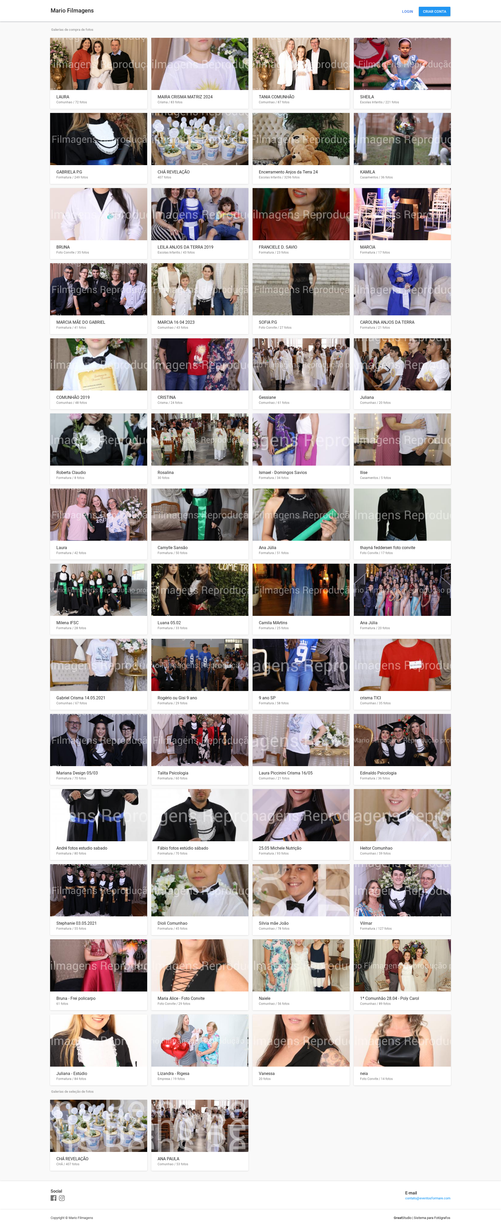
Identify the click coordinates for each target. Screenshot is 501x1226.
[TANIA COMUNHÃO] (301, 64)
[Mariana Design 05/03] (98, 740)
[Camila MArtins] (301, 590)
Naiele (264, 998)
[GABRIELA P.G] (98, 139)
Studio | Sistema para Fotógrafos (422, 1218)
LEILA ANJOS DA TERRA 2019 (185, 247)
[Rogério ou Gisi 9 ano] (199, 665)
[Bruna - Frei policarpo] (98, 965)
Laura (61, 547)
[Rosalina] (199, 439)
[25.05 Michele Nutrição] (301, 815)
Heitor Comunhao (376, 848)
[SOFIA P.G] (301, 289)
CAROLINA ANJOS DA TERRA (387, 322)
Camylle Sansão (173, 547)
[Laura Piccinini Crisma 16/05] (301, 740)
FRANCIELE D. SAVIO (278, 247)
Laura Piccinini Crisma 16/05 (286, 773)
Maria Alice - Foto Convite (181, 998)
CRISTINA (167, 397)
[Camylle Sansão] (199, 515)
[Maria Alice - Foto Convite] (199, 965)
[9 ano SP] (301, 665)
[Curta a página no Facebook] (53, 1198)
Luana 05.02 (169, 622)
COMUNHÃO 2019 (73, 397)
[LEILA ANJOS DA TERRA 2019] (199, 214)
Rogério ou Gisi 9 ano (177, 697)
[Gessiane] (301, 364)
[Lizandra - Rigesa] (199, 1040)
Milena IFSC (67, 622)
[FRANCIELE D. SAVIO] (301, 214)
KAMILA (367, 172)
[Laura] (98, 515)
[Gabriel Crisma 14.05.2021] (98, 665)
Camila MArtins (273, 622)
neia (364, 1073)
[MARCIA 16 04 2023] (199, 289)
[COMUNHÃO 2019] (98, 364)
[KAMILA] (402, 139)
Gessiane (267, 397)
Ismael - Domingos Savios (283, 472)
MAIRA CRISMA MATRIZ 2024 (185, 96)
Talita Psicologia (173, 773)
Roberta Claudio (71, 472)
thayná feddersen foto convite (387, 547)
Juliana (367, 397)
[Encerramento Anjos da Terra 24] (301, 139)
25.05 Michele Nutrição (280, 848)
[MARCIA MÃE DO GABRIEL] (98, 289)
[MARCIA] (402, 214)
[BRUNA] (98, 214)
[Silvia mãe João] (301, 890)
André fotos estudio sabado (81, 848)
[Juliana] (402, 364)
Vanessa (267, 1073)
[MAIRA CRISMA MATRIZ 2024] (199, 64)
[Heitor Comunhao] (402, 815)
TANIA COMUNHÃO (276, 96)
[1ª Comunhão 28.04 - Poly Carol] (402, 965)
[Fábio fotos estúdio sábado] (199, 815)
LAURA (62, 96)
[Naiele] (301, 965)
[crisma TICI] (402, 665)
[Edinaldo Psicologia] (402, 740)
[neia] (402, 1040)
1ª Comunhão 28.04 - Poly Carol (389, 998)
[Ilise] (402, 439)
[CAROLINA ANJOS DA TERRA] (402, 289)
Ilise (363, 472)
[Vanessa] (301, 1040)
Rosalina (166, 472)
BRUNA (63, 247)
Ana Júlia (267, 547)
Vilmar (366, 923)
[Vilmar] (402, 890)
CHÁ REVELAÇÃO (174, 172)
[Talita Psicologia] (199, 740)
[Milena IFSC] (98, 590)
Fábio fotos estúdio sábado (183, 848)
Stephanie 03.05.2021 (76, 923)
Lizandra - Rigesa (173, 1073)
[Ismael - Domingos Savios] (301, 439)
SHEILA (367, 96)
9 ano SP (267, 697)
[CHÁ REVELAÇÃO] (199, 139)
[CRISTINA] (199, 364)
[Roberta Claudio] (98, 439)
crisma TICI (370, 697)
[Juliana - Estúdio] (98, 1040)
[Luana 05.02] (199, 590)
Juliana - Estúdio (71, 1073)
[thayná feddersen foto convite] (402, 515)
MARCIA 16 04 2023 (176, 322)
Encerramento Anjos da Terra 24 (288, 172)
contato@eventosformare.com (427, 1198)
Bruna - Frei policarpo (76, 998)
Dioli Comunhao (172, 923)
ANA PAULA (168, 1158)
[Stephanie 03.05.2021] (98, 890)
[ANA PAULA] (199, 1126)
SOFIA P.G (268, 322)
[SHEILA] (402, 64)
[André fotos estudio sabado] (98, 815)
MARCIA (367, 247)
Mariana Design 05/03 (77, 773)
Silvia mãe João (274, 923)
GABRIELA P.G (69, 172)
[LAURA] (98, 64)
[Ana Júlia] (301, 515)
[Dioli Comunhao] (199, 890)
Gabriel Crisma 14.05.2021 (80, 697)
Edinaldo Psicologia (378, 773)
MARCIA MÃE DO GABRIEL (80, 322)
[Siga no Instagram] (62, 1198)
